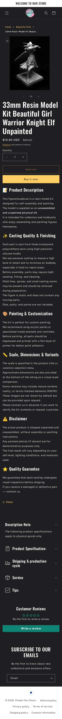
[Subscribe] (51, 678)
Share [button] (9, 502)
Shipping (7, 145)
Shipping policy (19, 712)
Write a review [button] (31, 628)
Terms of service (43, 706)
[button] (7, 13)
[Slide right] (38, 96)
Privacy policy (21, 706)
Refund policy (48, 700)
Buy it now (31, 179)
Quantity (7, 150)
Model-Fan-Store (25, 700)
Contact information (43, 712)
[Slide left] (23, 96)
